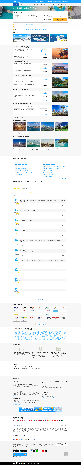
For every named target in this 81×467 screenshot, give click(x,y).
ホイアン (44, 149)
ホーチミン (16, 152)
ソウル (19, 164)
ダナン (30, 172)
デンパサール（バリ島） (55, 166)
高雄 (22, 166)
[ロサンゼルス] (60, 110)
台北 (54, 149)
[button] (23, 205)
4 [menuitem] (38, 299)
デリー (48, 170)
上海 (22, 168)
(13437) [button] (34, 187)
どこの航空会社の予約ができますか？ (29, 425)
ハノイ (27, 172)
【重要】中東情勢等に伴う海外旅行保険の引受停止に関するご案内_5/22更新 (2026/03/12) (27, 370)
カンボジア (45, 168)
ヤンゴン (51, 176)
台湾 (16, 166)
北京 (19, 168)
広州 (25, 168)
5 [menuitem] (40, 299)
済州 (26, 164)
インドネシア (46, 166)
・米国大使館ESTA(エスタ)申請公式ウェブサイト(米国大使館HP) (54, 389)
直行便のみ (47, 19)
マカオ (20, 170)
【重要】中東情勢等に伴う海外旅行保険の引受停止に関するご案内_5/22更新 (32, 29)
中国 (16, 168)
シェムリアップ (52, 168)
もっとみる (64, 178)
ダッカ (52, 172)
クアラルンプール (17, 149)
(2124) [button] (34, 192)
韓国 (16, 164)
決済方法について (54, 357)
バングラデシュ (46, 172)
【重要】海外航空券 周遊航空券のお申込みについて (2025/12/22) (23, 371)
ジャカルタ (63, 166)
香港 (16, 170)
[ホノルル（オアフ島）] (60, 53)
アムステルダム (25, 149)
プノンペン (58, 168)
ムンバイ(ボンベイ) (55, 170)
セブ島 (26, 174)
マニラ (22, 174)
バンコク (48, 164)
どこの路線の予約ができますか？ (40, 425)
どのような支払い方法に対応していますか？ (51, 425)
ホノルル (49, 149)
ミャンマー (45, 176)
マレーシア (45, 174)
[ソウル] (60, 68)
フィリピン (17, 174)
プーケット (53, 164)
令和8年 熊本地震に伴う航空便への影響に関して (27, 24)
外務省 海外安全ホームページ (47, 397)
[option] (22, 38)
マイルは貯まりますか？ (63, 425)
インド (44, 170)
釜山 (23, 164)
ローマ (32, 149)
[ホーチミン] (60, 96)
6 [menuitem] (42, 299)
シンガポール (37, 149)
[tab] (16, 195)
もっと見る (65, 117)
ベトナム (17, 172)
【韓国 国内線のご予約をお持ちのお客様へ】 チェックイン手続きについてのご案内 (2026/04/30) (28, 368)
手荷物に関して (16, 404)
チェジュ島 (60, 149)
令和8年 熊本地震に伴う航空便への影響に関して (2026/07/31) (23, 366)
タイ (44, 164)
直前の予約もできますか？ (18, 425)
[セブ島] (60, 82)
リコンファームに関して (17, 395)
